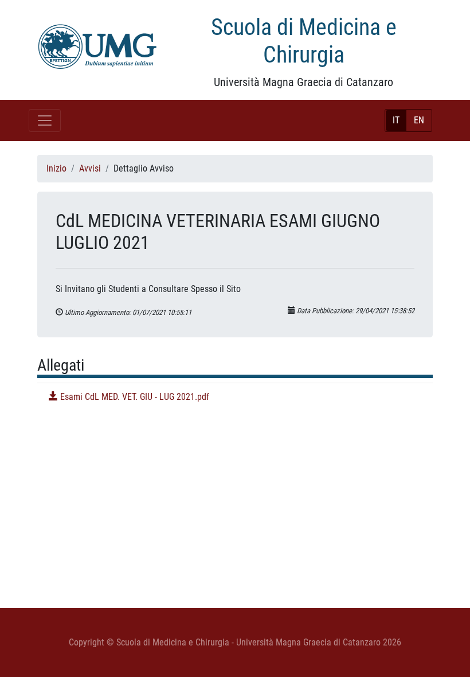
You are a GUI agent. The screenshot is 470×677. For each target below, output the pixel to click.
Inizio (56, 168)
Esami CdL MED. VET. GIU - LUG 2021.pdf (133, 396)
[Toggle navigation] (45, 120)
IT (396, 120)
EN (419, 120)
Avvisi (90, 168)
